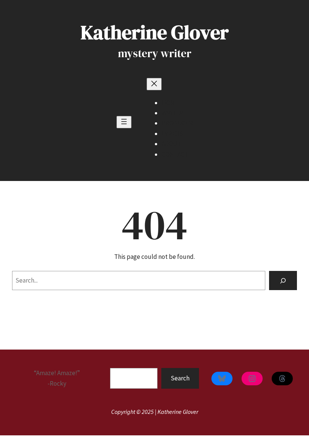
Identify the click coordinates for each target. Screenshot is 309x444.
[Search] (283, 280)
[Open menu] (124, 122)
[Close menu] (154, 84)
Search (180, 378)
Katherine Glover (155, 32)
